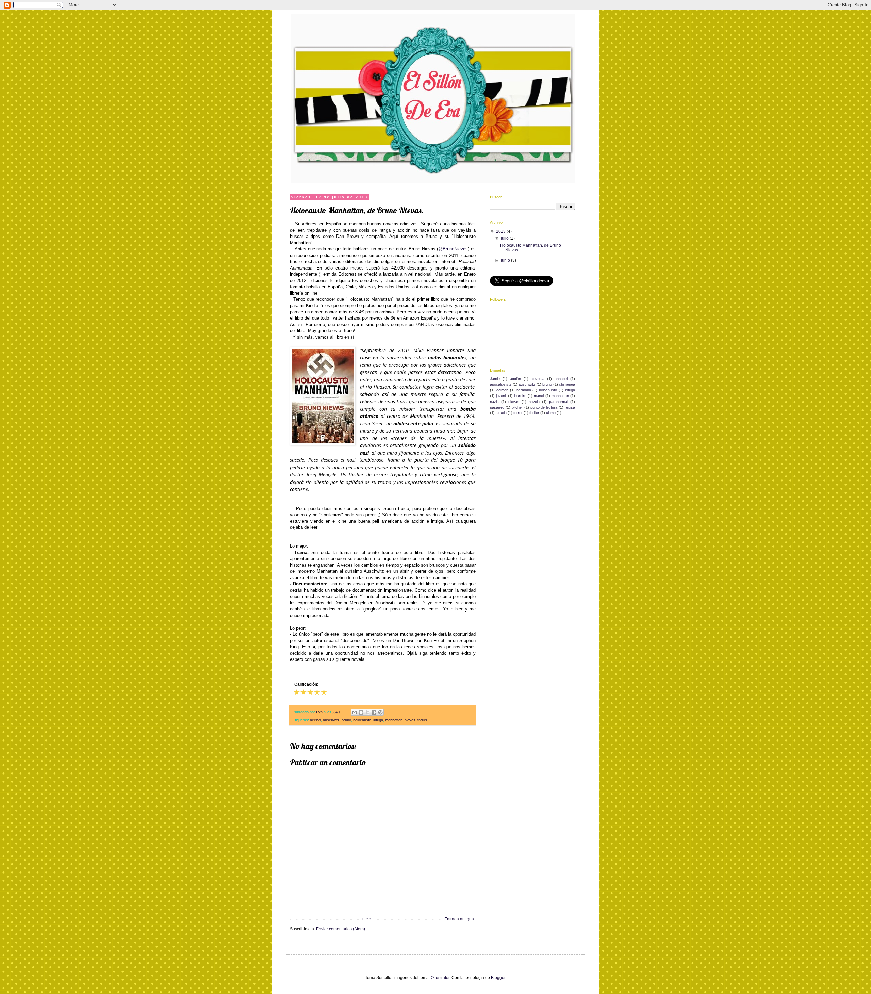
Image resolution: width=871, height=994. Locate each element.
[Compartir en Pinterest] (380, 712)
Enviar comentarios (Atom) (340, 929)
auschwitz (331, 720)
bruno (346, 720)
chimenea (567, 384)
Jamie (495, 379)
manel (539, 396)
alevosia (537, 379)
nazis (494, 402)
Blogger (498, 977)
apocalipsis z (500, 384)
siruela (501, 413)
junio (506, 260)
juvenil (501, 396)
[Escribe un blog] (361, 712)
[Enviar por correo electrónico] (354, 712)
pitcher (517, 407)
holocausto (362, 720)
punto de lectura (544, 407)
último (551, 413)
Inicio (366, 919)
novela (534, 402)
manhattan (393, 720)
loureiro (520, 396)
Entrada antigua (459, 919)
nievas (410, 720)
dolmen (502, 390)
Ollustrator (440, 977)
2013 (501, 231)
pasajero (497, 407)
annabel (561, 379)
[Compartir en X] (367, 712)
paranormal (558, 402)
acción (315, 720)
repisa (570, 407)
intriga (378, 720)
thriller (422, 720)
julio (505, 238)
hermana (523, 390)
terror (518, 413)
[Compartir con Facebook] (374, 712)
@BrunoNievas (453, 248)
